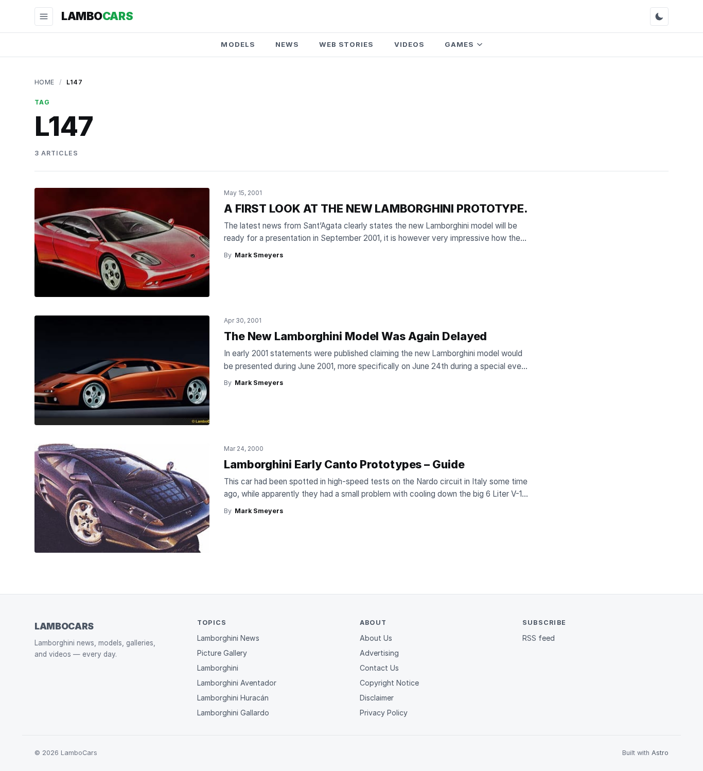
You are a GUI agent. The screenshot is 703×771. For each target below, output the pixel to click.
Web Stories (346, 44)
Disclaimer (377, 697)
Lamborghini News (228, 638)
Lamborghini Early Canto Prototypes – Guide (344, 464)
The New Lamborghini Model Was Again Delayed (355, 336)
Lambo (97, 16)
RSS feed (538, 638)
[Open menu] (43, 16)
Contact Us (379, 667)
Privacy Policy (384, 712)
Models (237, 44)
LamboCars (64, 626)
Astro (660, 753)
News (286, 44)
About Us (376, 638)
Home (44, 82)
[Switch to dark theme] (659, 16)
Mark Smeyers (259, 255)
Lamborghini (217, 667)
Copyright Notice (389, 682)
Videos (409, 44)
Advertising (379, 653)
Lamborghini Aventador (236, 682)
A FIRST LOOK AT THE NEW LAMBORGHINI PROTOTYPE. (376, 208)
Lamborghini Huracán (233, 697)
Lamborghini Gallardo (233, 712)
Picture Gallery (222, 653)
